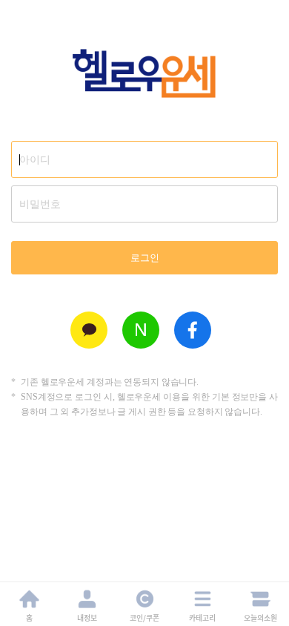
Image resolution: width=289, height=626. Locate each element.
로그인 (144, 257)
